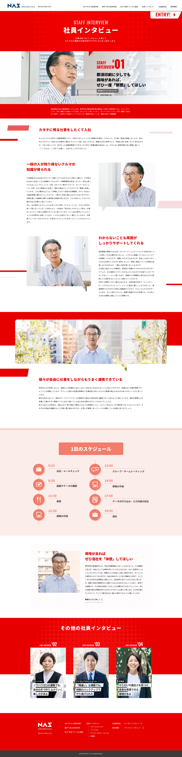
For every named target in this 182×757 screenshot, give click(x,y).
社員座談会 (162, 6)
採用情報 (173, 6)
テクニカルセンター (97, 727)
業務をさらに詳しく (92, 599)
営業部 (92, 736)
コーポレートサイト (131, 723)
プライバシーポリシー (133, 727)
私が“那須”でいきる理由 (129, 6)
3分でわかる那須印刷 (90, 6)
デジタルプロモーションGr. (99, 733)
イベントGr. (94, 730)
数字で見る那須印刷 (109, 6)
